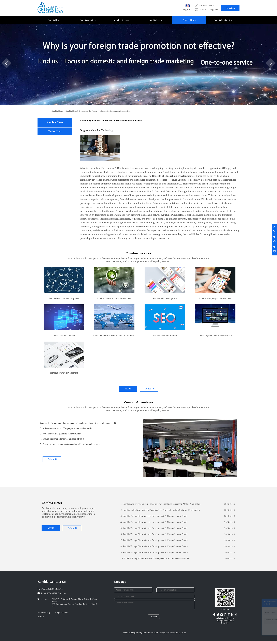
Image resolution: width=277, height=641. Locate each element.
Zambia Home (54, 20)
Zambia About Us (88, 20)
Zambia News (189, 20)
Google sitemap (61, 612)
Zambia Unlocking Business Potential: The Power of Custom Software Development (160, 510)
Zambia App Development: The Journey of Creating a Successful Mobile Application (160, 504)
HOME (41, 616)
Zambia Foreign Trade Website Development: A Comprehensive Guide (154, 516)
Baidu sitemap (44, 612)
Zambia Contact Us (223, 20)
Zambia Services (121, 20)
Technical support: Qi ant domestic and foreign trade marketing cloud (154, 632)
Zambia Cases (155, 20)
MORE (128, 388)
